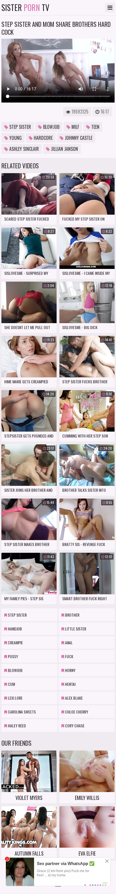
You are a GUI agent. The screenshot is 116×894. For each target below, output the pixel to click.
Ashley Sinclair (23, 148)
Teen (94, 126)
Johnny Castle (78, 137)
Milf (74, 126)
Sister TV (25, 7)
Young (15, 137)
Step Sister (19, 126)
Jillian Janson (64, 148)
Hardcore (43, 137)
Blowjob (50, 126)
